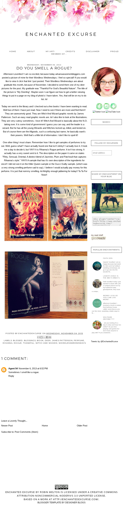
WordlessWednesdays (72, 343)
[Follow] (113, 109)
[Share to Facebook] (47, 337)
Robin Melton (50, 492)
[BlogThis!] (41, 337)
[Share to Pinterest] (49, 337)
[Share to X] (44, 337)
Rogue (18, 343)
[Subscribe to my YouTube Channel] (113, 112)
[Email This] (38, 337)
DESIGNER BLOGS (75, 502)
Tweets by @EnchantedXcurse (104, 341)
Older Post (82, 425)
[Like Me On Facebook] (99, 109)
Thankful (28, 343)
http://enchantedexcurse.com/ (76, 499)
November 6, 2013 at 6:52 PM (33, 368)
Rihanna (7, 343)
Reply (11, 376)
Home (12, 51)
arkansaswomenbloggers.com (70, 74)
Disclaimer (93, 51)
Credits (70, 51)
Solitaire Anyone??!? (108, 318)
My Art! (50, 51)
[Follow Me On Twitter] (99, 112)
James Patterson (62, 340)
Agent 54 (13, 368)
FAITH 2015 (107, 258)
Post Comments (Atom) (26, 432)
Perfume (79, 340)
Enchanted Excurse (62, 34)
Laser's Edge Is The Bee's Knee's (111, 277)
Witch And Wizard (46, 343)
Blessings (30, 340)
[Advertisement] (61, 465)
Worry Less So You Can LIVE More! (110, 297)
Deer (48, 340)
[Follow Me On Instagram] (106, 109)
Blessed (18, 340)
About (31, 51)
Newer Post (7, 425)
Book (40, 340)
